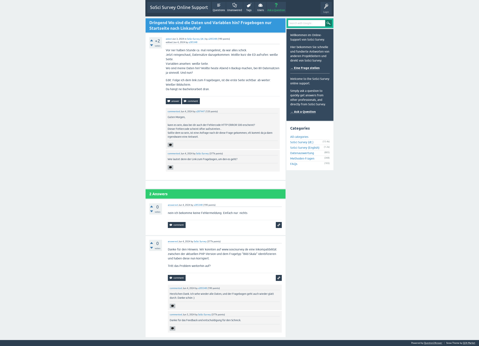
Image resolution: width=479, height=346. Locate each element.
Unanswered (234, 10)
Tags (248, 10)
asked (169, 39)
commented (174, 111)
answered (173, 205)
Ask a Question (276, 10)
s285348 (212, 39)
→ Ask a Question (303, 112)
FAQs (293, 164)
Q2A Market (469, 343)
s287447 (200, 111)
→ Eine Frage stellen (305, 68)
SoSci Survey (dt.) (196, 39)
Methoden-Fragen (302, 158)
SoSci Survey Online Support (179, 7)
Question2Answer (433, 343)
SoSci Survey (202, 153)
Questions (219, 10)
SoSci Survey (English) (304, 147)
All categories (299, 136)
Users (260, 10)
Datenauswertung (302, 153)
